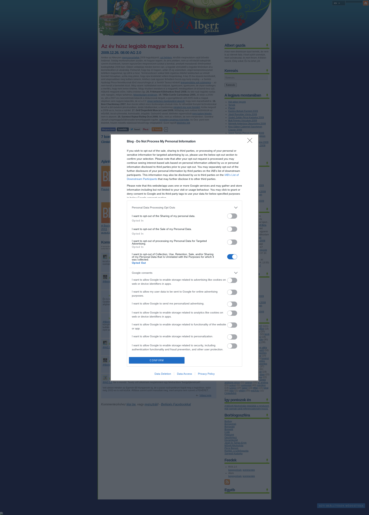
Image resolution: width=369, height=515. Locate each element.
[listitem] (184, 208)
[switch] (232, 216)
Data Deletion (163, 373)
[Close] (251, 141)
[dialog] (184, 257)
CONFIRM (157, 360)
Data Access (184, 373)
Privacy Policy (206, 373)
